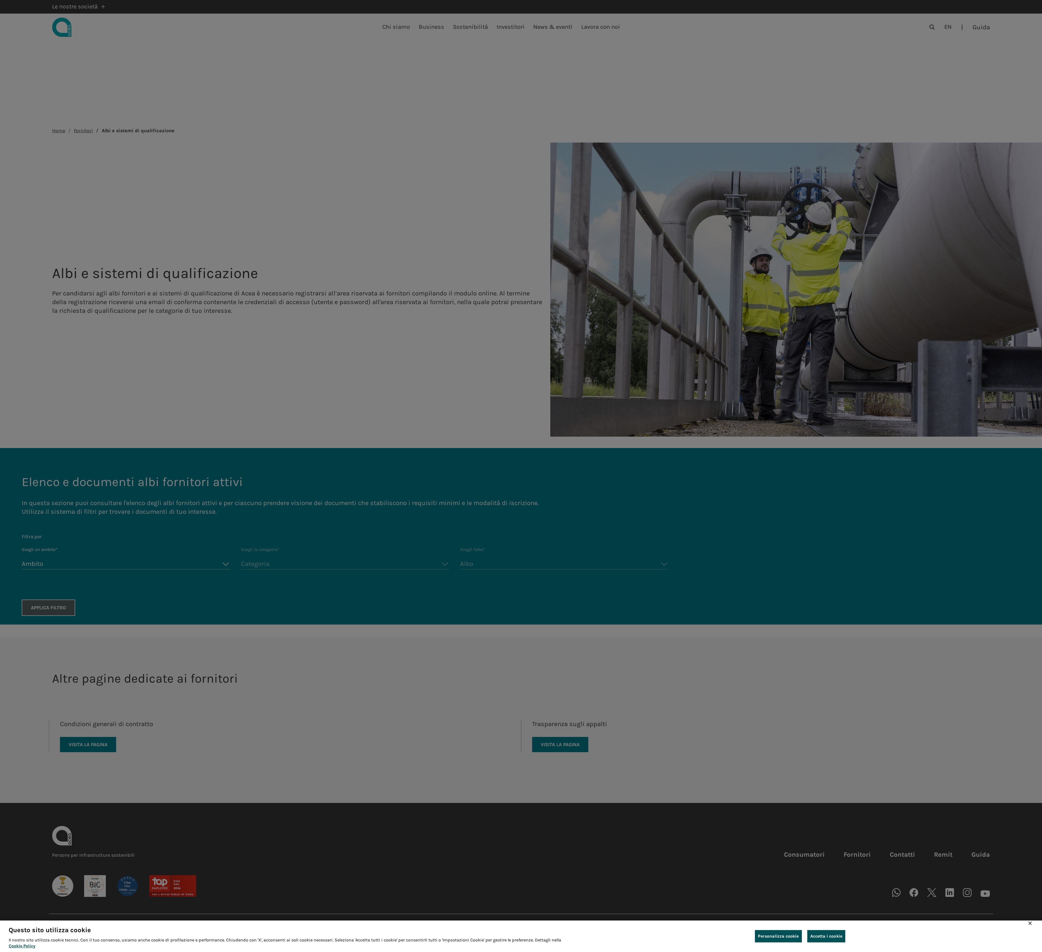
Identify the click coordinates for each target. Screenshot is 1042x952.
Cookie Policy (22, 946)
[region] (521, 936)
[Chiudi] (1030, 923)
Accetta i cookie (826, 936)
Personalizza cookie (778, 936)
